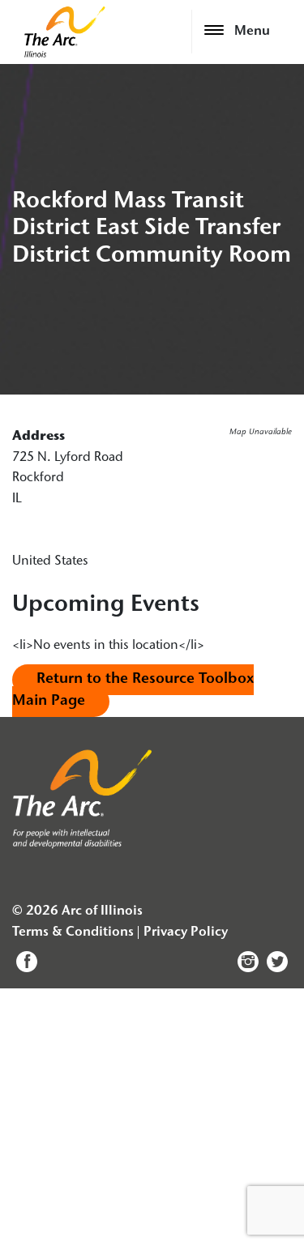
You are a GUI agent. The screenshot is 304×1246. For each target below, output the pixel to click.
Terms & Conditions (73, 932)
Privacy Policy (185, 932)
